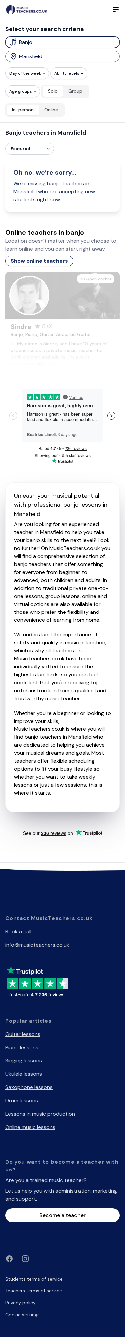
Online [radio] (51, 110)
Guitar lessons (22, 1034)
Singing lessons (23, 1060)
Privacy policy (20, 1303)
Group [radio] (75, 91)
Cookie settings (22, 1315)
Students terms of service (34, 1279)
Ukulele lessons (23, 1073)
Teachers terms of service (33, 1291)
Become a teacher (62, 1215)
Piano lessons (21, 1047)
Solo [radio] (53, 91)
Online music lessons (30, 1127)
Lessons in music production (40, 1113)
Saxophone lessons (29, 1087)
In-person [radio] (23, 110)
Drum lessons (21, 1100)
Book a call (18, 931)
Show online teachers (39, 260)
